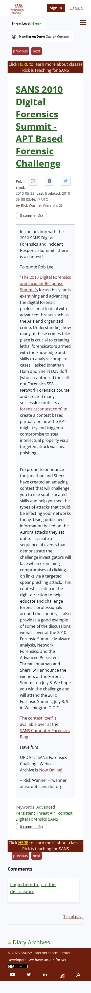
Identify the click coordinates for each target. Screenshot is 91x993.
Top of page (73, 916)
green (36, 24)
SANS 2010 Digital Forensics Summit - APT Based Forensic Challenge (39, 126)
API (52, 959)
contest (65, 813)
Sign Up (76, 8)
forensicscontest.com (40, 409)
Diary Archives (31, 942)
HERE (23, 64)
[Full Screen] (33, 181)
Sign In (56, 8)
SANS (53, 819)
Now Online (50, 770)
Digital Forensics (31, 819)
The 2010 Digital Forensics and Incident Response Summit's (45, 283)
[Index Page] (16, 8)
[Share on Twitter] (66, 181)
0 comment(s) (31, 215)
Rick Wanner (31, 205)
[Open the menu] (82, 22)
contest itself (40, 718)
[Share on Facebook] (49, 181)
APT (53, 813)
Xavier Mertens (57, 37)
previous (20, 51)
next (36, 51)
